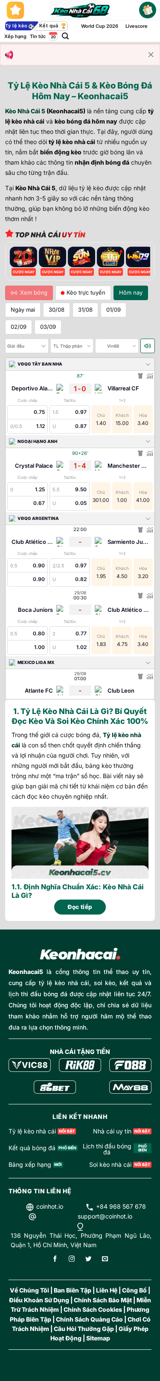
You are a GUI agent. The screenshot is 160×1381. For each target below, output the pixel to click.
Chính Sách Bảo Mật (103, 1300)
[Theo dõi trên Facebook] (55, 1259)
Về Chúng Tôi (29, 1290)
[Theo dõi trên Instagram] (72, 1259)
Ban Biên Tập (72, 1290)
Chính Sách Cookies (93, 1309)
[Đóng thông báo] (151, 54)
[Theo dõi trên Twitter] (88, 1259)
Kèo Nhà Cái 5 (25, 111)
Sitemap (98, 1338)
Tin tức (38, 36)
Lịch (52, 36)
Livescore (136, 26)
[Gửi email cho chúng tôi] (105, 1259)
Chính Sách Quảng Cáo (89, 1319)
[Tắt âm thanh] (147, 346)
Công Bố (134, 1290)
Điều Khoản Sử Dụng (39, 1300)
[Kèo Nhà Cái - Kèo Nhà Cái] (80, 10)
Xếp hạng (15, 36)
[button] (65, 36)
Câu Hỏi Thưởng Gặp (84, 1328)
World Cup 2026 (99, 26)
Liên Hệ (106, 1290)
